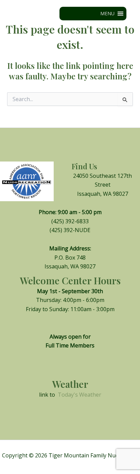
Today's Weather (79, 394)
